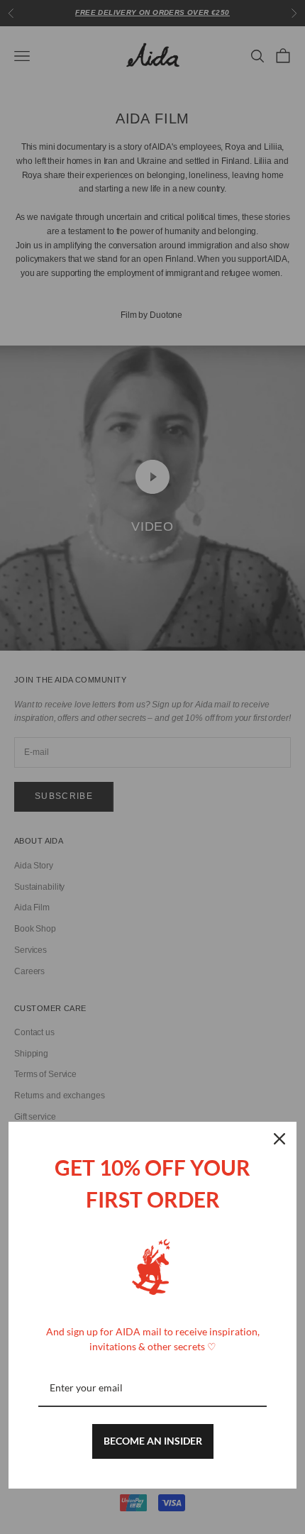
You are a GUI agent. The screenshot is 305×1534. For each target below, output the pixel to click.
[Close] (279, 1139)
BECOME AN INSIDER (153, 1441)
